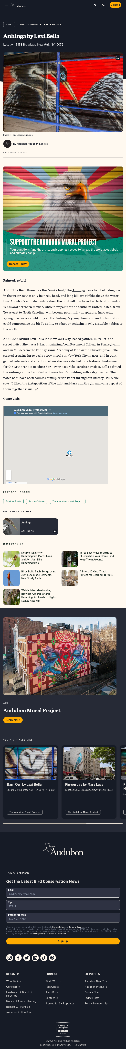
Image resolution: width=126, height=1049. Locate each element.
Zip (10, 902)
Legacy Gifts (92, 998)
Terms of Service (76, 927)
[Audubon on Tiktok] (43, 957)
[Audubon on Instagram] (9, 957)
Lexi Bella (37, 338)
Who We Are (13, 981)
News (9, 24)
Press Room (52, 992)
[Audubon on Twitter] (26, 957)
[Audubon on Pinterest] (52, 957)
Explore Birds (13, 501)
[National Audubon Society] (7, 144)
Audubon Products (96, 986)
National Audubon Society (32, 143)
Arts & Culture (37, 501)
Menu (6, 5)
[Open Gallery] (118, 57)
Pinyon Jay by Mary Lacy (89, 782)
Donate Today (18, 263)
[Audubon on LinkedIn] (35, 957)
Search (103, 4)
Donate (115, 4)
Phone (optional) (17, 915)
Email (11, 890)
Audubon (18, 5)
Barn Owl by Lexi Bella (30, 782)
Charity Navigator (63, 1028)
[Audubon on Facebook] (18, 957)
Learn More (13, 720)
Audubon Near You (96, 981)
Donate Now (92, 992)
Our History (13, 986)
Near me (95, 5)
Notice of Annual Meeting (21, 1001)
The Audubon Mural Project (40, 24)
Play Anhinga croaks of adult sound (55, 531)
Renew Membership (96, 1003)
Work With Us (53, 981)
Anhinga (78, 290)
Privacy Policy (64, 1045)
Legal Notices (47, 1045)
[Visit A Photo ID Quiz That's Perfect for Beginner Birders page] (89, 578)
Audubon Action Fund (19, 1012)
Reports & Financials (18, 1006)
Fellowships (52, 986)
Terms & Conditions (57, 933)
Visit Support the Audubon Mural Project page (63, 219)
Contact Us (51, 998)
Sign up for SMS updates (59, 1003)
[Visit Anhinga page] (30, 526)
